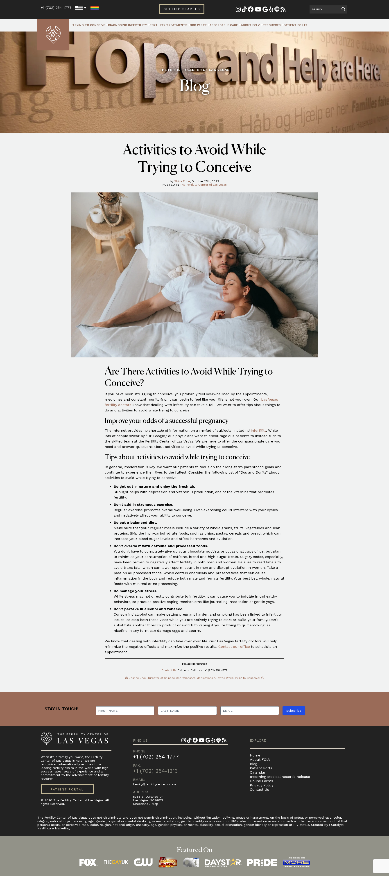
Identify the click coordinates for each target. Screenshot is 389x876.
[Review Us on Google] (265, 10)
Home (255, 755)
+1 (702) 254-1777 (56, 7)
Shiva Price (182, 181)
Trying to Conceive (88, 25)
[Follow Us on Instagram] (238, 10)
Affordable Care (224, 25)
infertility (258, 430)
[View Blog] (282, 10)
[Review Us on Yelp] (271, 10)
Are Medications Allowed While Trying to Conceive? (225, 678)
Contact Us (169, 670)
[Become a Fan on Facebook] (251, 10)
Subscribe (293, 710)
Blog (253, 764)
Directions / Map (145, 804)
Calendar (258, 772)
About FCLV (250, 25)
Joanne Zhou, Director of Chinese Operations (160, 678)
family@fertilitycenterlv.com (154, 784)
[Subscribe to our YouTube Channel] (258, 10)
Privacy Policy (262, 785)
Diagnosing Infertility (127, 25)
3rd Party (198, 25)
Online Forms (261, 781)
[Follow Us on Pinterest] (244, 10)
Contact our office (234, 646)
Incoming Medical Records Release (280, 776)
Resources (272, 25)
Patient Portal (296, 25)
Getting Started (181, 9)
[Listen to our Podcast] (276, 10)
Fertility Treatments (168, 25)
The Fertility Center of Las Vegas (203, 184)
